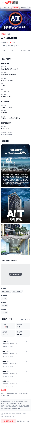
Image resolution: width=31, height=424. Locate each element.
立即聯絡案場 (9, 421)
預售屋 (4, 34)
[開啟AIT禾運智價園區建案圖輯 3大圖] (15, 231)
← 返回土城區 (6, 8)
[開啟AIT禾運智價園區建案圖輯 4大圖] (15, 247)
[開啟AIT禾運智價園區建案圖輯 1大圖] (15, 165)
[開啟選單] (3, 2)
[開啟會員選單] (28, 2)
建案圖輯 (23, 8)
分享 (11, 50)
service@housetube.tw (9, 416)
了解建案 (15, 8)
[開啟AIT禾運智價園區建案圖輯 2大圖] (15, 205)
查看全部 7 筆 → (25, 319)
